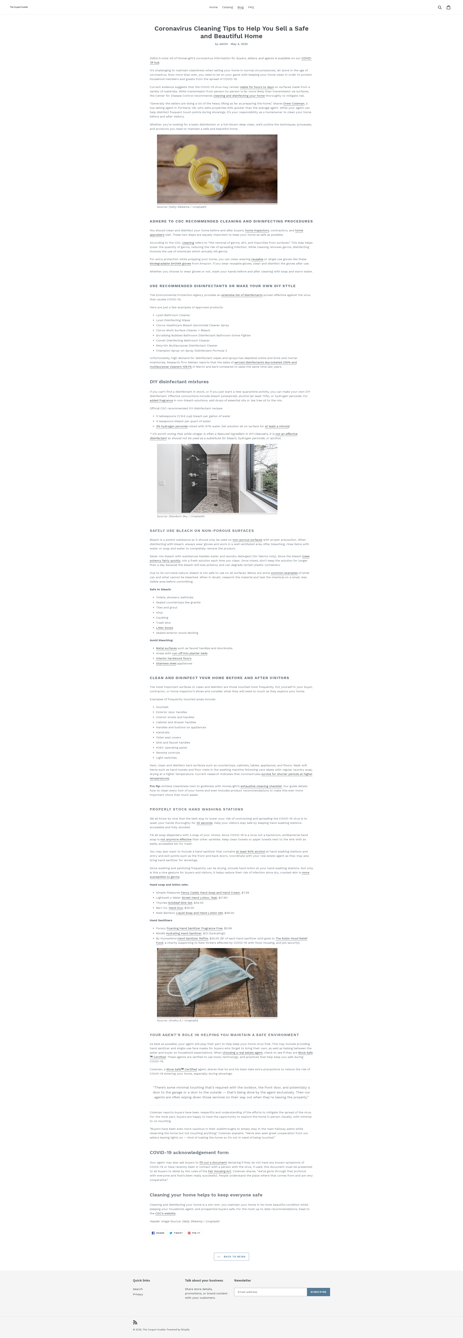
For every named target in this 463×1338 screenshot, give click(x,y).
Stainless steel (166, 663)
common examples (284, 573)
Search (138, 1289)
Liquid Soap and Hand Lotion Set (199, 913)
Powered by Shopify (178, 1329)
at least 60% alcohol (250, 851)
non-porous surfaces (247, 539)
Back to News (234, 1256)
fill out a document (213, 1162)
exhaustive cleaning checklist (261, 786)
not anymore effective (176, 839)
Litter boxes (164, 627)
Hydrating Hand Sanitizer (183, 933)
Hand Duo (176, 907)
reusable (257, 259)
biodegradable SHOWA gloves (170, 263)
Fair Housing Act (219, 1171)
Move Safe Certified (181, 1069)
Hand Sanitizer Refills (192, 938)
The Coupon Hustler (154, 1329)
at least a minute (277, 426)
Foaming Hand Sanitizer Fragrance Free (194, 928)
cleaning (188, 242)
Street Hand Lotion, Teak (199, 897)
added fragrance (161, 400)
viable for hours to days (257, 87)
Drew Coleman (293, 103)
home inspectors (257, 230)
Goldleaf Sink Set (180, 902)
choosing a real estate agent (243, 1052)
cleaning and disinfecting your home (239, 95)
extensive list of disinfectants (242, 295)
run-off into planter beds (189, 653)
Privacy (138, 1294)
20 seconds (205, 823)
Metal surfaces (166, 648)
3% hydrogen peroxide (172, 426)
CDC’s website (165, 1213)
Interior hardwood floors (173, 658)
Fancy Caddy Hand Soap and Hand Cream (210, 892)
